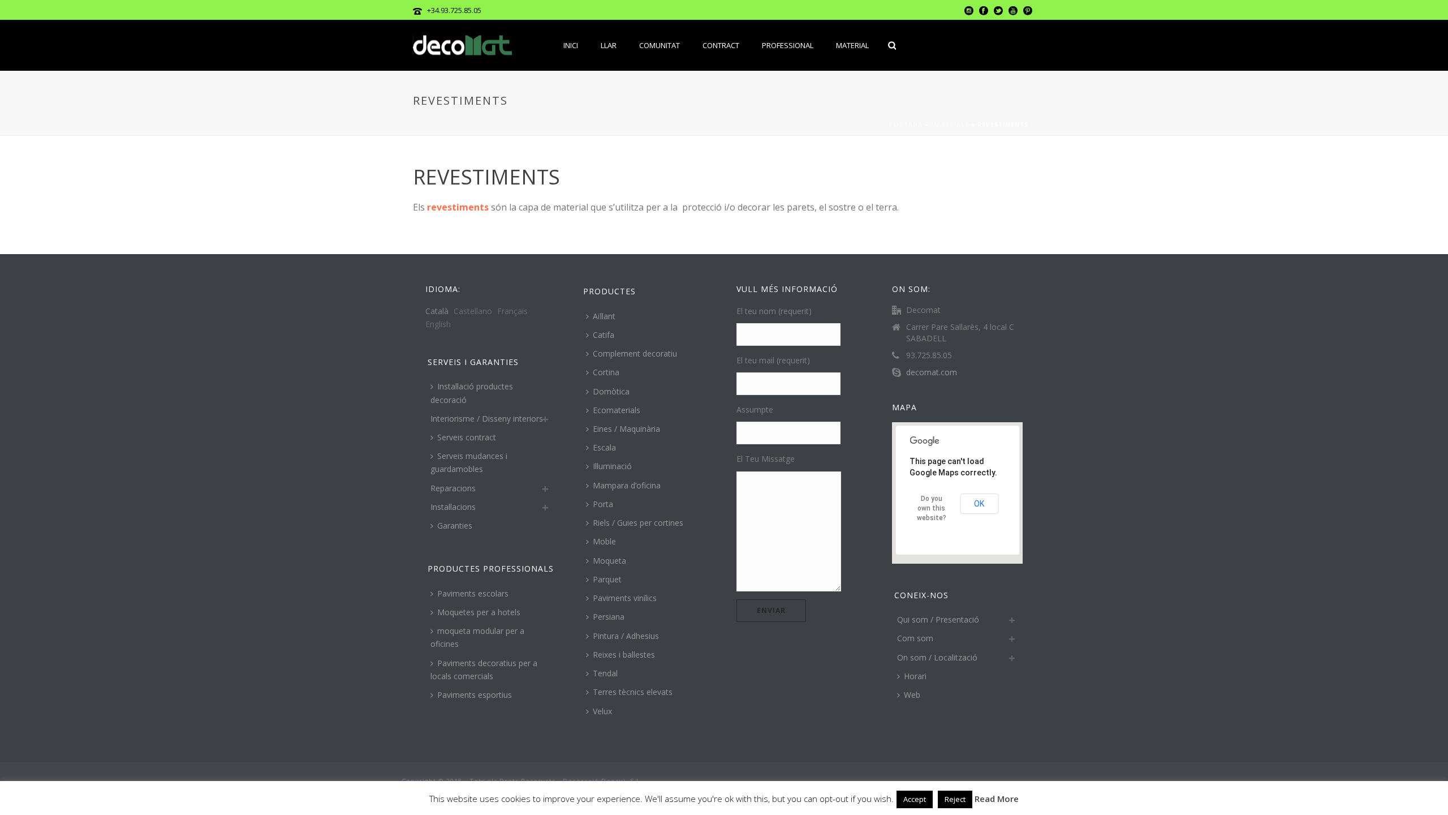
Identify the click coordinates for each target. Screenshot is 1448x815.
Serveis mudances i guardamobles (468, 462)
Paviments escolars (472, 593)
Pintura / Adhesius (626, 635)
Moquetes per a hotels (478, 612)
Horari (915, 676)
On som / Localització (937, 657)
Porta (603, 504)
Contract (721, 45)
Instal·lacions (453, 506)
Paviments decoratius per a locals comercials (483, 669)
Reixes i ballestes (624, 654)
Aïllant (604, 316)
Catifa (603, 334)
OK (979, 503)
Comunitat (659, 45)
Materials (950, 124)
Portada (906, 124)
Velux (602, 711)
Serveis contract (466, 437)
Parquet (607, 579)
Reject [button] (955, 799)
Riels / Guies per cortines (638, 522)
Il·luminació (612, 466)
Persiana (608, 616)
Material (852, 45)
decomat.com (931, 372)
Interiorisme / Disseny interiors (486, 418)
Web (912, 694)
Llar (609, 45)
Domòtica (611, 391)
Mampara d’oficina (627, 485)
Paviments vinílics (625, 598)
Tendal (605, 673)
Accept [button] (914, 799)
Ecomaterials (616, 410)
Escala (604, 447)
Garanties (454, 525)
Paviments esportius (474, 694)
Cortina (606, 372)
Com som (915, 638)
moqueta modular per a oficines (477, 637)
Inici (570, 45)
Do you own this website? (931, 508)
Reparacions (453, 488)
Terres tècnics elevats (633, 692)
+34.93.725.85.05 (454, 10)
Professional (787, 45)
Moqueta (609, 560)
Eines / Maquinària (626, 428)
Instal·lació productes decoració (471, 393)
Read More (997, 798)
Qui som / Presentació (938, 619)
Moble (604, 541)
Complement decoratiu (635, 353)
